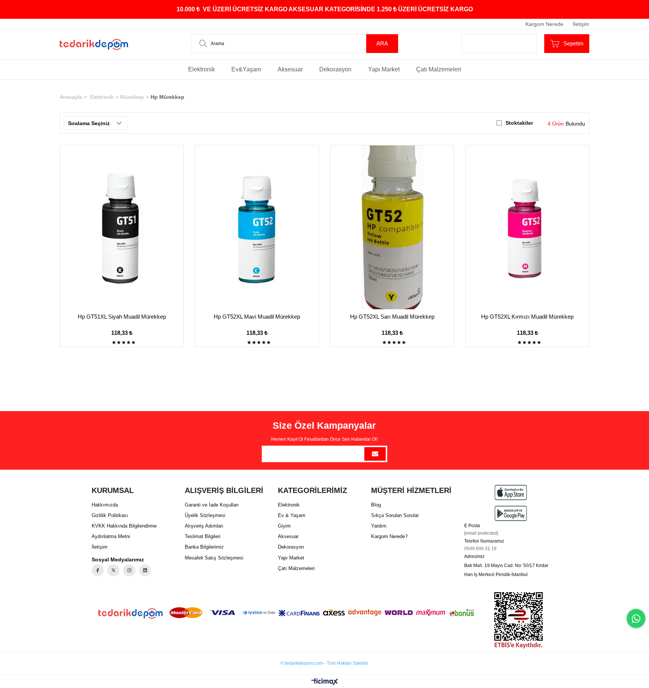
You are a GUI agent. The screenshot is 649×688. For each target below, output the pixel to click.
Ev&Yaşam (246, 69)
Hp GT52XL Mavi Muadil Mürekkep (257, 316)
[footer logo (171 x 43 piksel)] (130, 613)
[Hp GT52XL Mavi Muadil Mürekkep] (256, 227)
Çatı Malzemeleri (438, 69)
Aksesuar (290, 69)
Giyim (284, 526)
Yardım (378, 526)
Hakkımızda (105, 505)
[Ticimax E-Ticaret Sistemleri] (324, 682)
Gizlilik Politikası (110, 515)
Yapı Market (384, 69)
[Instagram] (129, 570)
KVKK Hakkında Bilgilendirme (124, 526)
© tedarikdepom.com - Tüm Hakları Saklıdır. (325, 663)
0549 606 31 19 (480, 548)
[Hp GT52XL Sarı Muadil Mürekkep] (392, 227)
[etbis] (518, 620)
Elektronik (201, 69)
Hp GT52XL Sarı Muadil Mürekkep (392, 316)
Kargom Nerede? (389, 536)
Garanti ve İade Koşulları (212, 505)
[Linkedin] (145, 570)
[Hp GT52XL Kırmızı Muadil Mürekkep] (527, 227)
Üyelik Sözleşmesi (205, 515)
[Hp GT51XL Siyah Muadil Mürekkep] (121, 227)
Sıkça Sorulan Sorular (395, 515)
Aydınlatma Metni (111, 536)
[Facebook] (98, 570)
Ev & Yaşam (291, 515)
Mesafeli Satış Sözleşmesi (214, 558)
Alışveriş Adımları (204, 526)
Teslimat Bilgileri (202, 536)
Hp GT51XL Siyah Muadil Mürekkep (122, 316)
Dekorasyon (335, 69)
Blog (376, 505)
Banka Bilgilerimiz (204, 547)
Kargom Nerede (544, 24)
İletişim (581, 24)
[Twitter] (113, 570)
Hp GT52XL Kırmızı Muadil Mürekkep (527, 316)
